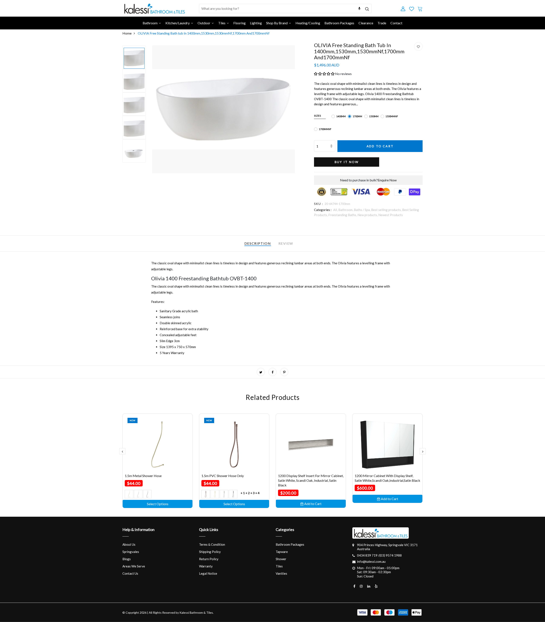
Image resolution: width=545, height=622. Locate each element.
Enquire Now (387, 180)
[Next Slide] (423, 451)
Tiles (279, 566)
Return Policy (208, 559)
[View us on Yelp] (376, 586)
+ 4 (257, 493)
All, (335, 210)
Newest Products (390, 215)
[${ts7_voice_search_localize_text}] (359, 8)
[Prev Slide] (122, 451)
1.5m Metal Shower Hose (143, 476)
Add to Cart (380, 146)
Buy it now (347, 162)
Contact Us (130, 573)
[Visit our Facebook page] (354, 586)
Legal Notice (208, 573)
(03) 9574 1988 (390, 555)
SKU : (318, 203)
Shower (281, 559)
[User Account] (418, 46)
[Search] (366, 8)
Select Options (157, 504)
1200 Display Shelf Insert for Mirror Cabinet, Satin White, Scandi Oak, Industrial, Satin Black (311, 480)
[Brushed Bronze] (205, 494)
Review (285, 243)
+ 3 (252, 493)
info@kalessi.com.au (371, 561)
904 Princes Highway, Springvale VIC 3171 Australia (387, 547)
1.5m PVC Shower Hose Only (222, 476)
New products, (367, 215)
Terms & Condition (212, 544)
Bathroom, (346, 210)
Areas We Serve (133, 566)
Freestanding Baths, (342, 215)
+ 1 (243, 493)
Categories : (322, 210)
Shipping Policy (210, 552)
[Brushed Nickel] (224, 494)
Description (257, 243)
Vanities (281, 573)
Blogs (126, 559)
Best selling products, (386, 210)
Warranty (206, 566)
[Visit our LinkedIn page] (368, 586)
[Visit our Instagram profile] (361, 586)
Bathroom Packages (290, 544)
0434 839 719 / (368, 555)
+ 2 (247, 493)
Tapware (282, 552)
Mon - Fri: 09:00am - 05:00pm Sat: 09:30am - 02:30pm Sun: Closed (378, 572)
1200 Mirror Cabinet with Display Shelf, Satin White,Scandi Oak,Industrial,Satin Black (387, 478)
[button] (324, 74)
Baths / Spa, (362, 210)
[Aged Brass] (129, 494)
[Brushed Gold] (215, 494)
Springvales (130, 552)
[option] (134, 57)
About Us (128, 544)
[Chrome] (138, 494)
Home (127, 33)
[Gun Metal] (147, 494)
